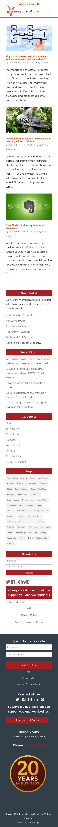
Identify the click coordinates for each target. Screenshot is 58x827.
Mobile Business (24, 516)
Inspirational (13, 445)
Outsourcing (39, 522)
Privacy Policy (29, 614)
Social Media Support (18, 326)
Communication (21, 489)
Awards (24, 478)
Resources (33, 527)
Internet (39, 505)
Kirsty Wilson (14, 62)
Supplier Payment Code (29, 621)
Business (20, 483)
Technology (21, 533)
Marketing (11, 516)
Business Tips (13, 428)
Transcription (12, 538)
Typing (30, 538)
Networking (11, 522)
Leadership (34, 511)
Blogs (32, 478)
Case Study (12, 434)
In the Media (22, 511)
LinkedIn (45, 511)
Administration (12, 478)
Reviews (10, 450)
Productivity (21, 527)
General (45, 62)
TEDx (30, 533)
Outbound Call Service (19, 337)
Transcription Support (18, 331)
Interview (10, 511)
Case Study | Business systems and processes (25, 226)
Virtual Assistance (16, 461)
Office (29, 522)
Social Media (13, 456)
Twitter (22, 538)
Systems (10, 533)
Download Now (15, 602)
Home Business (28, 500)
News (21, 522)
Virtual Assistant (42, 538)
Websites (10, 543)
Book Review (43, 478)
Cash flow (43, 483)
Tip (36, 533)
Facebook (11, 494)
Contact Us (26, 342)
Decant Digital (35, 822)
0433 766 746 (30, 4)
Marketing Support (16, 320)
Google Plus (35, 494)
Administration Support (19, 315)
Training (43, 533)
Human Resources (14, 505)
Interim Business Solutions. (31, 814)
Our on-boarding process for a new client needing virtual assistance (28, 140)
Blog (38, 62)
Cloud (9, 489)
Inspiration (28, 505)
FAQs (28, 607)
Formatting (22, 494)
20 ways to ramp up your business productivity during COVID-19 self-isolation (25, 373)
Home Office (42, 500)
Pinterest (10, 527)
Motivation (37, 516)
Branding (10, 483)
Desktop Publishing (38, 489)
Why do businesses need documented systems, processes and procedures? (26, 57)
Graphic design (13, 500)
